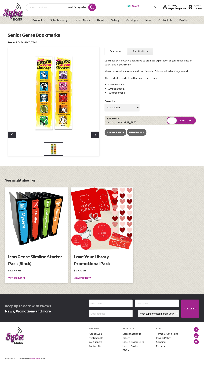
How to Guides (130, 346)
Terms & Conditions (167, 333)
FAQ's (126, 350)
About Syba (95, 333)
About (100, 20)
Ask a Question (115, 132)
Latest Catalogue (132, 333)
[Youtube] (196, 341)
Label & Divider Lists (133, 341)
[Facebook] (196, 329)
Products (38, 20)
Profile (183, 20)
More (148, 20)
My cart (197, 7)
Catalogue (132, 20)
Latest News (82, 20)
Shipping (161, 341)
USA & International (134, 7)
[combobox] (122, 107)
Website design (35, 359)
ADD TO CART (186, 120)
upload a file (136, 132)
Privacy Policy (163, 337)
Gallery (115, 20)
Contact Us (165, 20)
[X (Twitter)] (196, 335)
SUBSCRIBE (190, 308)
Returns (160, 346)
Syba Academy (59, 20)
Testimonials (96, 337)
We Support (95, 341)
